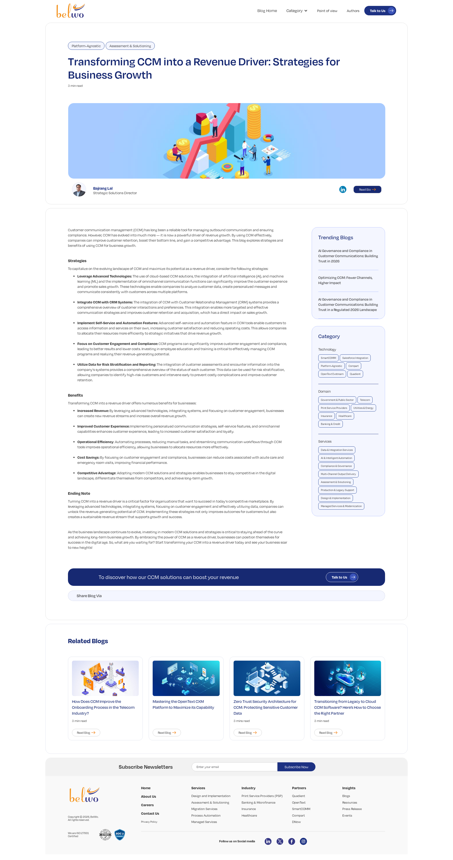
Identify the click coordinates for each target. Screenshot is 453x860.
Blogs (346, 796)
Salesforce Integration (355, 358)
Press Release (352, 809)
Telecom (365, 400)
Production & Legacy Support (337, 490)
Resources (349, 802)
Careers (147, 805)
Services (324, 441)
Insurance (326, 416)
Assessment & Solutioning (130, 46)
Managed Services (204, 822)
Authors (353, 10)
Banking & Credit (330, 424)
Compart (353, 366)
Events (347, 815)
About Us (148, 796)
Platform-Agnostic (86, 46)
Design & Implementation (335, 498)
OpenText (299, 802)
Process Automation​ (206, 815)
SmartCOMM (328, 358)
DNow (296, 822)
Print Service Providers (334, 408)
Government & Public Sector (337, 400)
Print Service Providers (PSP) (262, 796)
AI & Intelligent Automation (336, 458)
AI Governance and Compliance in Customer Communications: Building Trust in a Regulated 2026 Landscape (348, 304)
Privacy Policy (149, 821)
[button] (297, 11)
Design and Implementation (211, 796)
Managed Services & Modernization (341, 506)
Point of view (327, 10)
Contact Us (150, 813)
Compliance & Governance (336, 466)
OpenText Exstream (332, 374)
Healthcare (345, 416)
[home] (71, 10)
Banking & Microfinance (258, 802)
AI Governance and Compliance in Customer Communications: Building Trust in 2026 (348, 255)
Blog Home (267, 10)
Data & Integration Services (337, 450)
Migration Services (204, 809)
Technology (327, 349)
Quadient (355, 374)
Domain (324, 391)
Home (146, 788)
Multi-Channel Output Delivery (338, 474)
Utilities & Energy (363, 408)
